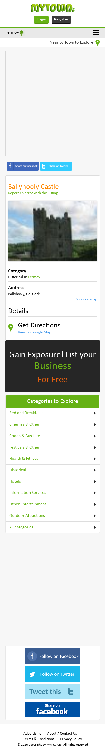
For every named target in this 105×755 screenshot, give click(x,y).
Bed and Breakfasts (26, 413)
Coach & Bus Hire (24, 436)
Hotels (15, 481)
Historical (17, 470)
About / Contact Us (62, 733)
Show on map (86, 299)
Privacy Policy (71, 739)
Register (61, 19)
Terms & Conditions (38, 739)
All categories (21, 527)
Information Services (27, 492)
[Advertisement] (52, 103)
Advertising (32, 733)
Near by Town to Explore (72, 42)
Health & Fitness (23, 458)
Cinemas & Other (24, 424)
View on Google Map (34, 332)
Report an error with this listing (33, 193)
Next (90, 231)
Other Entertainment (27, 504)
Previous (15, 231)
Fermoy (12, 32)
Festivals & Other (24, 447)
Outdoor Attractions (27, 515)
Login (41, 19)
